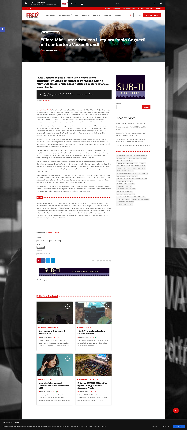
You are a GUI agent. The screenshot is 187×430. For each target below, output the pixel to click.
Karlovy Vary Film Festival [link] (125, 184)
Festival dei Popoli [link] (50, 33)
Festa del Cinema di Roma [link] (125, 171)
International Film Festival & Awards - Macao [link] (132, 179)
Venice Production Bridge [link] (125, 202)
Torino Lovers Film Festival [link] (140, 199)
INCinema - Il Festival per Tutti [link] (88, 379)
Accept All (178, 426)
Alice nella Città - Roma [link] (124, 161)
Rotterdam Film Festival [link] (125, 191)
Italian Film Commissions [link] (125, 181)
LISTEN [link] (28, 8)
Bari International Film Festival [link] (127, 163)
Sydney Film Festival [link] (139, 197)
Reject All (166, 426)
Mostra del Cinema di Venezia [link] (48, 327)
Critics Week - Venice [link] (138, 168)
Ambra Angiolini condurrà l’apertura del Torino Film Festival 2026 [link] (53, 385)
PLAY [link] (138, 15)
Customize (154, 426)
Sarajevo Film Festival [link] (124, 197)
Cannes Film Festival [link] (123, 168)
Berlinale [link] (142, 163)
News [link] (40, 321)
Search (118, 103)
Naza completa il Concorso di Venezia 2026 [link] (130, 123)
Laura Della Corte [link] (52, 233)
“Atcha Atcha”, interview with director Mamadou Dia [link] (133, 145)
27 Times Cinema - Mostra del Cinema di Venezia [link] (132, 155)
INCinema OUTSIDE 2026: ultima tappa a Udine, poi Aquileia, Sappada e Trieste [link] (92, 385)
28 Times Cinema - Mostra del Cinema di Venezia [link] (132, 158)
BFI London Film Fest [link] (123, 166)
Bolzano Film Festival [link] (138, 166)
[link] (2, 29)
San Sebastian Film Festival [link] (126, 194)
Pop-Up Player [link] (152, 15)
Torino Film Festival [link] (45, 379)
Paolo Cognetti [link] (42, 241)
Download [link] (47, 101)
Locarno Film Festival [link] (85, 327)
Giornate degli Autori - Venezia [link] (127, 176)
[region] (93, 425)
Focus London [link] (143, 173)
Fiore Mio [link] (40, 247)
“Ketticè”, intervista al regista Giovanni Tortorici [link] (91, 332)
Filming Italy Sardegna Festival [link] (127, 173)
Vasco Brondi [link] (55, 241)
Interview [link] (81, 321)
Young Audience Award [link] (124, 204)
